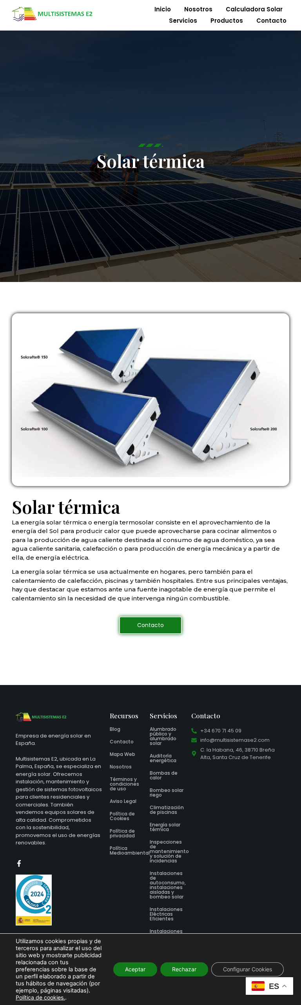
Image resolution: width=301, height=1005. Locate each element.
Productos (226, 20)
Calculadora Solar (254, 9)
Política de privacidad (122, 833)
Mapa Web (122, 754)
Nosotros (198, 9)
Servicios (183, 20)
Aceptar (135, 969)
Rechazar (184, 969)
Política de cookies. (40, 997)
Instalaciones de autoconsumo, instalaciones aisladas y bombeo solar (168, 885)
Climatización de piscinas (167, 809)
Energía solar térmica (165, 827)
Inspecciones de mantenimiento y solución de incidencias (169, 851)
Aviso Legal (123, 801)
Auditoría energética (163, 758)
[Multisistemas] (52, 14)
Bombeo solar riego (166, 792)
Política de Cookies (122, 816)
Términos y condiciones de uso (124, 784)
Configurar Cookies (247, 969)
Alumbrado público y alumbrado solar (163, 736)
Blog (115, 729)
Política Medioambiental (130, 850)
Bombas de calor (164, 775)
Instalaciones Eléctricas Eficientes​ (166, 914)
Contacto (271, 20)
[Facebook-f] (19, 863)
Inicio (162, 9)
